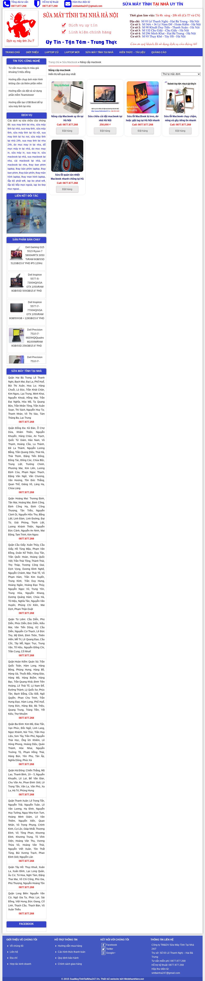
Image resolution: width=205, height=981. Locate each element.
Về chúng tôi (16, 945)
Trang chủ (53, 62)
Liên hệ (14, 951)
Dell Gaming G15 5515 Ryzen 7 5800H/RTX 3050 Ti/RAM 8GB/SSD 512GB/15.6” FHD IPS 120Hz (27, 255)
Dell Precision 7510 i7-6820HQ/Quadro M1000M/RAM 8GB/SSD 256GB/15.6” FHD (27, 337)
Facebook (111, 944)
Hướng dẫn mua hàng (70, 945)
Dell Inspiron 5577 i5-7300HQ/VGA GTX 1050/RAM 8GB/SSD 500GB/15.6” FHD (27, 282)
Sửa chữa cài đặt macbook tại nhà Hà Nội (105, 118)
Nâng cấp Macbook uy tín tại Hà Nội (67, 118)
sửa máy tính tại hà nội (26, 132)
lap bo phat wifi (36, 180)
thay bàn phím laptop (27, 168)
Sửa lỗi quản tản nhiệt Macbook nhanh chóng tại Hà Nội (67, 176)
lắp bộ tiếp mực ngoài (20, 184)
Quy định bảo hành (68, 958)
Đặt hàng (67, 130)
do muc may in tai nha (27, 144)
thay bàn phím (26, 172)
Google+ (111, 952)
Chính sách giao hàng (70, 964)
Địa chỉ (13, 958)
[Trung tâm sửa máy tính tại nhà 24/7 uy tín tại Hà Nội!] (102, 28)
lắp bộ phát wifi (16, 180)
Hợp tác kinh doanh (20, 964)
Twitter (109, 948)
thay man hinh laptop (33, 176)
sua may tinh (28, 128)
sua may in (33, 152)
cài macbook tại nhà (27, 160)
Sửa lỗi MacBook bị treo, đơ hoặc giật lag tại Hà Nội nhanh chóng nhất (143, 118)
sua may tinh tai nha (23, 124)
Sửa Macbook (69, 62)
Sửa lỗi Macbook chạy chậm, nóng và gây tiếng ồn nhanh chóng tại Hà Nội (180, 118)
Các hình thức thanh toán (71, 951)
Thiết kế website (110, 979)
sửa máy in (18, 152)
